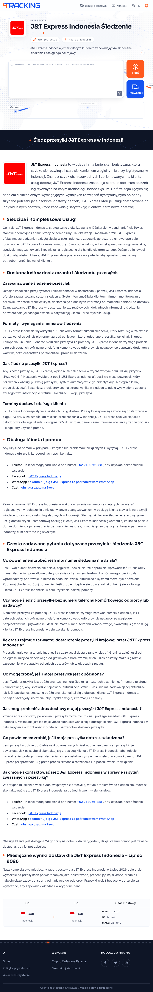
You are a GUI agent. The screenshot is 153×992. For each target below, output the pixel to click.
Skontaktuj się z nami (66, 968)
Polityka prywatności (16, 968)
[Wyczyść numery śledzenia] (119, 93)
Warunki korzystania (16, 975)
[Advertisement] (76, 110)
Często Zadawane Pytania (69, 961)
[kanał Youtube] (126, 963)
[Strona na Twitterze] (116, 963)
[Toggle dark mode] (146, 5)
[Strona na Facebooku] (105, 963)
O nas (6, 961)
